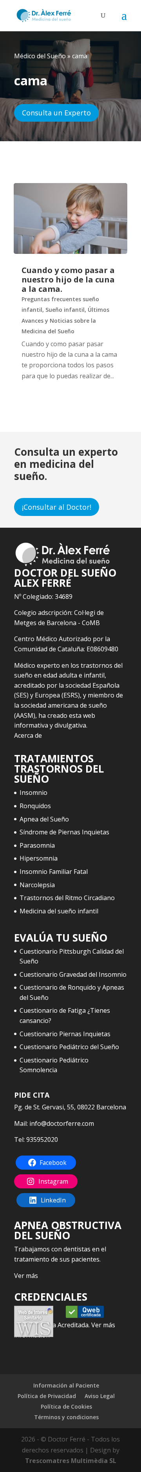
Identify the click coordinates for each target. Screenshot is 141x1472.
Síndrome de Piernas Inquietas (64, 832)
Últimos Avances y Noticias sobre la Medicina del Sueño (65, 320)
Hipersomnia (39, 858)
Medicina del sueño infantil (59, 911)
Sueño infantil (65, 309)
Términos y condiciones (66, 1417)
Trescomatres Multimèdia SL (70, 1460)
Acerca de (28, 735)
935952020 (42, 1139)
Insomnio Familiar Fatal (54, 871)
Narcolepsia (37, 885)
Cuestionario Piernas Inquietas (65, 1034)
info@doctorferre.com (61, 1123)
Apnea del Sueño (44, 819)
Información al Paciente (66, 1385)
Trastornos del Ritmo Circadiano (67, 897)
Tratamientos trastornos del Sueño (59, 768)
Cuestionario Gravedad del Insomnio (73, 974)
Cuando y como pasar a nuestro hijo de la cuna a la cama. (68, 279)
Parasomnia (37, 845)
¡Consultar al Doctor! (56, 507)
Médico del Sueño (40, 56)
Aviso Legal (100, 1396)
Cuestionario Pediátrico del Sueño (69, 1046)
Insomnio (33, 792)
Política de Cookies (66, 1406)
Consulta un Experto (56, 112)
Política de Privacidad (47, 1396)
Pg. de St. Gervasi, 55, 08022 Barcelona (70, 1107)
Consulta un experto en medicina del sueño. (66, 464)
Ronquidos (35, 806)
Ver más (26, 1275)
